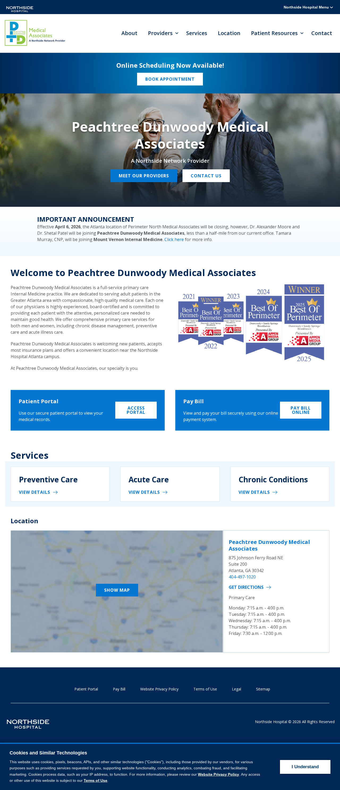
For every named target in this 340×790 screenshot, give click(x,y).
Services (196, 33)
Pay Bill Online (301, 410)
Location (229, 33)
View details (34, 492)
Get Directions (246, 587)
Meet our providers (144, 176)
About (129, 33)
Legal (236, 689)
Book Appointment (170, 79)
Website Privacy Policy (159, 689)
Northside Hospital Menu (307, 7)
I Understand (305, 766)
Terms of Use (205, 689)
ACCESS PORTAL (136, 410)
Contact (321, 33)
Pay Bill (119, 689)
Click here (174, 239)
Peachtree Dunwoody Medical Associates (269, 545)
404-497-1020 (242, 577)
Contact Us (206, 176)
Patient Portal (86, 689)
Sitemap (263, 689)
